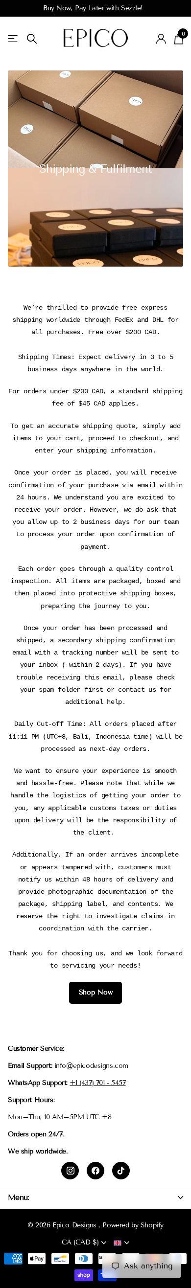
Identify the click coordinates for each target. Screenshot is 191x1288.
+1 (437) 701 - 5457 (97, 1083)
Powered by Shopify (132, 1225)
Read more (170, 8)
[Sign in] (161, 38)
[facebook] (95, 1170)
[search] (32, 39)
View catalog (13, 39)
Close (95, 1197)
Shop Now (96, 992)
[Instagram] (70, 1170)
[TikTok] (121, 1170)
